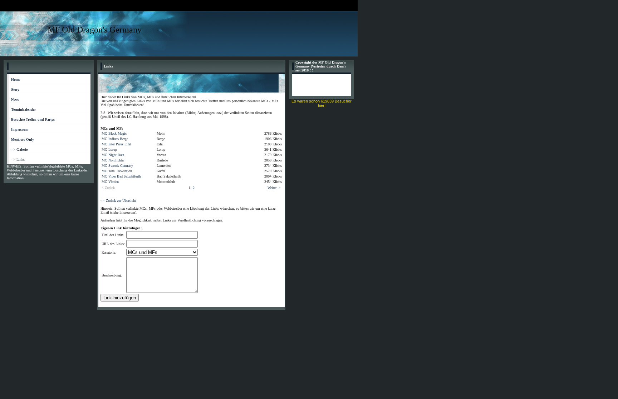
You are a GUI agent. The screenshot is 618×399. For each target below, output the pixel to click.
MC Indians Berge (115, 139)
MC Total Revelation (117, 171)
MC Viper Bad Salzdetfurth (121, 176)
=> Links (18, 159)
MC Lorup (109, 149)
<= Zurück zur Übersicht (118, 201)
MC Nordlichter (113, 160)
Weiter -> (274, 188)
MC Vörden (110, 182)
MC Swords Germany (117, 166)
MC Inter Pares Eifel (116, 144)
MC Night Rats (113, 155)
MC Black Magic (114, 133)
